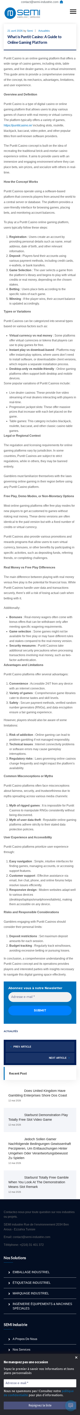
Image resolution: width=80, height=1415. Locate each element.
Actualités (44, 30)
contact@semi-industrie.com (39, 2)
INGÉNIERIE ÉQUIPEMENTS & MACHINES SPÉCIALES (42, 1306)
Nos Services (21, 1349)
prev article (22, 1046)
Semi (30, 30)
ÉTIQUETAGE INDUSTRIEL (32, 1282)
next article (58, 1058)
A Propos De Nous (25, 1339)
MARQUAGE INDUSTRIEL (31, 1293)
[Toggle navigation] (73, 12)
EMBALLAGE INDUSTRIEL (31, 1272)
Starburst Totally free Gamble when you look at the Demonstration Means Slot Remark (38, 1182)
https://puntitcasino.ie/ (18, 125)
